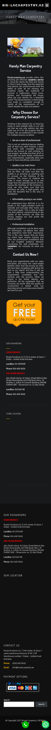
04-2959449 (20, 364)
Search (7, 700)
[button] (45, 724)
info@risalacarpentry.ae (23, 667)
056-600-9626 (19, 368)
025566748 (20, 389)
